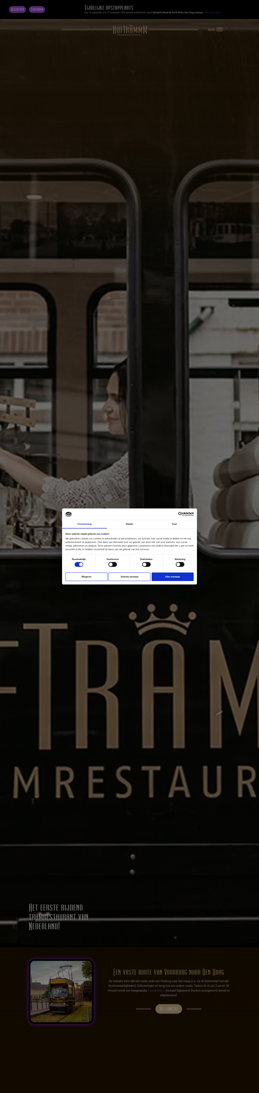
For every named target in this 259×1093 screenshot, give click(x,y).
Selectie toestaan (129, 576)
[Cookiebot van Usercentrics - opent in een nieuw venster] (180, 514)
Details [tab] (129, 524)
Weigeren (86, 576)
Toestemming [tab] (84, 524)
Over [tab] (174, 524)
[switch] (112, 564)
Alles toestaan (172, 576)
